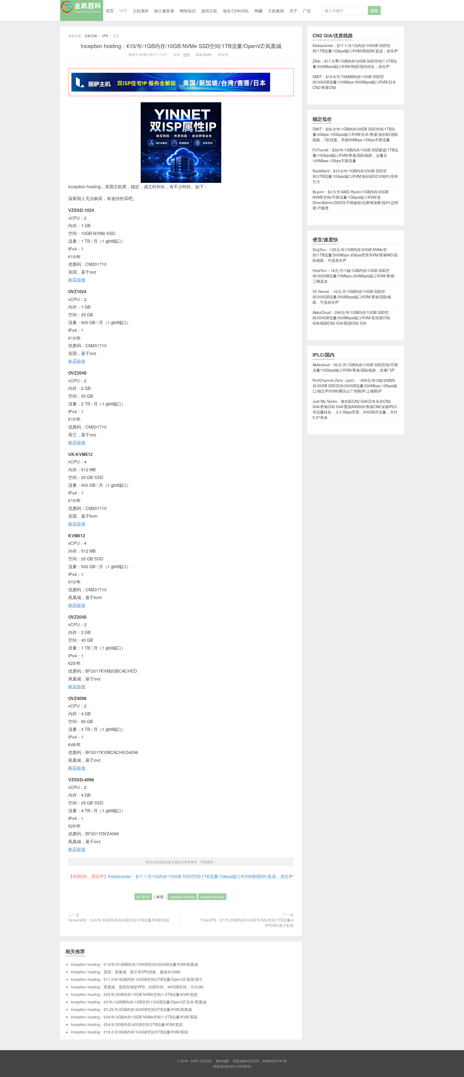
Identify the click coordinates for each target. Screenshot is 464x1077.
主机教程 (276, 10)
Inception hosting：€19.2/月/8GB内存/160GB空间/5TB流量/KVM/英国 (129, 1032)
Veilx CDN (236, 1066)
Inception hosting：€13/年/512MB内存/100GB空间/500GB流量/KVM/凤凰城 (134, 964)
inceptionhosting (212, 896)
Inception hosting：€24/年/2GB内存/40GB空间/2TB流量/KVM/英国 (127, 1024)
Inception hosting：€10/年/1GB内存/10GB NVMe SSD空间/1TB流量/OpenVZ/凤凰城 (181, 46)
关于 (293, 10)
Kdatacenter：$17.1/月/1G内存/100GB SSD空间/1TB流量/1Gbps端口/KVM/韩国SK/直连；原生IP (200, 876)
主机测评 (141, 10)
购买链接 (76, 280)
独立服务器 (164, 10)
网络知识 (188, 10)
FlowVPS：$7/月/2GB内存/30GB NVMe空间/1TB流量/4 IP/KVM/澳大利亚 (247, 922)
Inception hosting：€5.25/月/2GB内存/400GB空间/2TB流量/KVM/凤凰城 (131, 1009)
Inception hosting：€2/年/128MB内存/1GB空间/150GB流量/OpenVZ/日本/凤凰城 (138, 1002)
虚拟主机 (209, 10)
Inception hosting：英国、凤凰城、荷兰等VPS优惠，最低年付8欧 (126, 971)
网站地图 (222, 1060)
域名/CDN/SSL (236, 10)
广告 (307, 10)
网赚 (259, 10)
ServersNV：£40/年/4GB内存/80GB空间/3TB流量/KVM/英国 (118, 920)
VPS (123, 10)
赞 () (146, 896)
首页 (110, 10)
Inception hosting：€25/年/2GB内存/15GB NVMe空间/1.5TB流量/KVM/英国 (134, 994)
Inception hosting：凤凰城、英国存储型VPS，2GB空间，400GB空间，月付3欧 (137, 986)
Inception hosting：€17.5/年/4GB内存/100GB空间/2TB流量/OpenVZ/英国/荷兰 (137, 979)
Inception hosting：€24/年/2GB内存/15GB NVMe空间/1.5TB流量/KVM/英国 (134, 1017)
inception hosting (182, 896)
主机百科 (81, 10)
